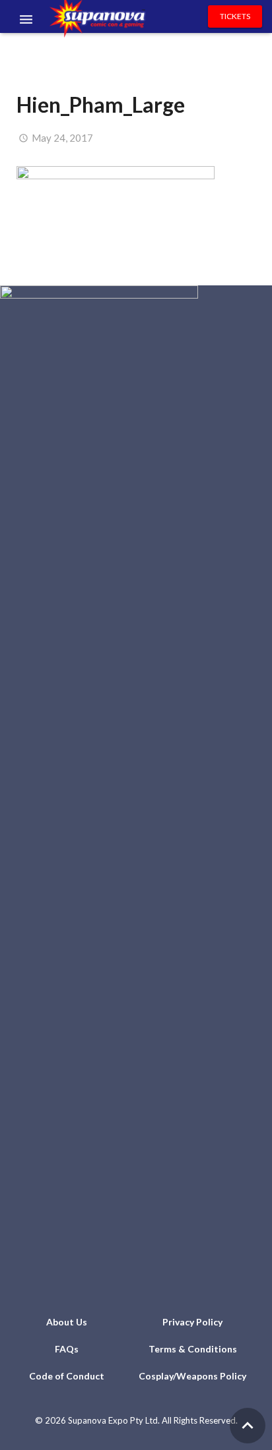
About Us (66, 1321)
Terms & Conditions (193, 1348)
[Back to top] (247, 1425)
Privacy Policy (192, 1321)
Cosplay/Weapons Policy (192, 1375)
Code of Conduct (66, 1375)
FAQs (67, 1348)
